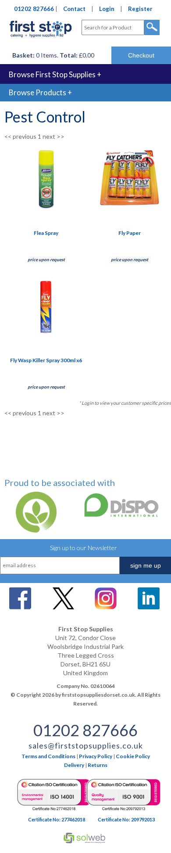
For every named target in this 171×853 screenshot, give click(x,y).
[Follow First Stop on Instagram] (106, 607)
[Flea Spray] (46, 207)
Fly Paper (129, 233)
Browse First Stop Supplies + (55, 74)
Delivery (74, 765)
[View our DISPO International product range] (116, 517)
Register (140, 8)
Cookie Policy (133, 756)
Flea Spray (46, 233)
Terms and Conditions (48, 756)
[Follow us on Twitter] (63, 607)
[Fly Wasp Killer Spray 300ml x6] (46, 334)
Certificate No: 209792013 (126, 819)
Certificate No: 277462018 (56, 819)
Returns (97, 765)
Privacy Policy (95, 756)
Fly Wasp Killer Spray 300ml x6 (46, 360)
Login (106, 8)
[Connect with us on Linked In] (149, 607)
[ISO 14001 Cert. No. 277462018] (54, 810)
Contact (74, 8)
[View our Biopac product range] (33, 530)
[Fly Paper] (129, 203)
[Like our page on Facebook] (20, 607)
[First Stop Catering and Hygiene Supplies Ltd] (40, 39)
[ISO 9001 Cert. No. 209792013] (123, 810)
